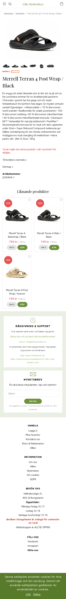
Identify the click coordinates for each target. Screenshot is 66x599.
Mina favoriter (33, 434)
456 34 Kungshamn (33, 497)
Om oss (33, 462)
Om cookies (33, 475)
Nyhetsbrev (33, 470)
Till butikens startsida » (14, 159)
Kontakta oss (33, 439)
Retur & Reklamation (33, 443)
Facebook (33, 541)
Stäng (36, 594)
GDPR (33, 479)
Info (11, 247)
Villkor (33, 448)
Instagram (33, 545)
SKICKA (33, 401)
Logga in (33, 430)
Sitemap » (7, 166)
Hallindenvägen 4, (33, 493)
